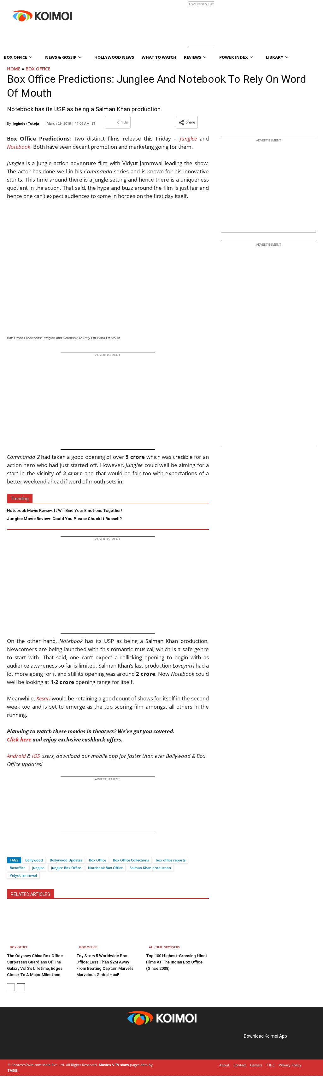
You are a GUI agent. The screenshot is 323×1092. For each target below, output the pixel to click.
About (224, 1065)
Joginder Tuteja (26, 123)
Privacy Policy (290, 1065)
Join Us (122, 122)
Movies (105, 1064)
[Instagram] (25, 1043)
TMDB (12, 1070)
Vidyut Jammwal (23, 875)
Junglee (38, 867)
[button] (187, 122)
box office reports (170, 860)
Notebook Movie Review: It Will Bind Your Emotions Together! (64, 510)
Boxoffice (17, 867)
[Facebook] (11, 849)
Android (16, 755)
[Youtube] (51, 1043)
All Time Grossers (164, 947)
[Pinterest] (34, 1043)
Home (14, 69)
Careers (256, 1065)
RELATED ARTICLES (30, 894)
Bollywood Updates (66, 860)
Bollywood (34, 860)
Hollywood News (114, 57)
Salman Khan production (150, 867)
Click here (19, 739)
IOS (36, 755)
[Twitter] (22, 849)
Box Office (38, 69)
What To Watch (159, 57)
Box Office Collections (131, 860)
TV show (122, 1064)
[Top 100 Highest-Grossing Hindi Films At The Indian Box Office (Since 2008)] (177, 929)
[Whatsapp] (33, 849)
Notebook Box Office (105, 867)
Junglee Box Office (66, 867)
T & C (270, 1065)
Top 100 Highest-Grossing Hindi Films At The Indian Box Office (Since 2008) (176, 962)
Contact (239, 1065)
